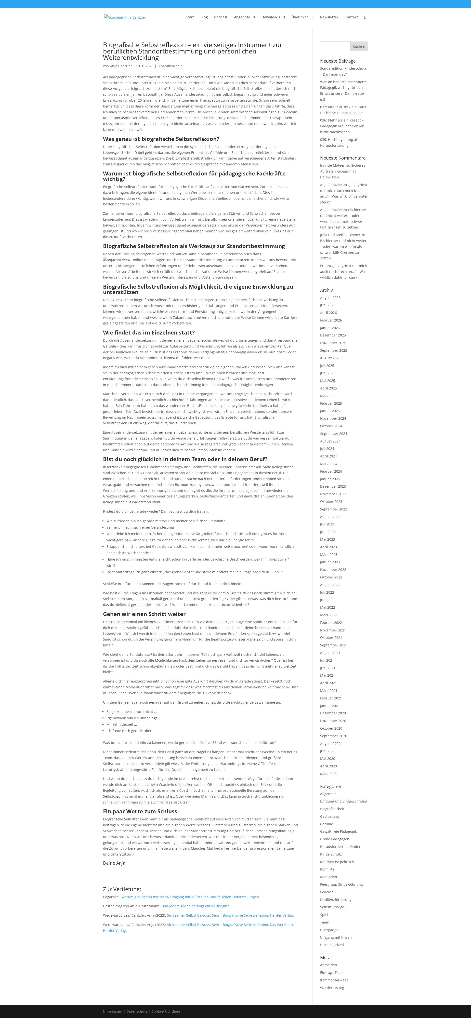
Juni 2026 (327, 305)
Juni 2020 (327, 751)
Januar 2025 (330, 410)
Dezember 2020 (333, 713)
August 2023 (330, 516)
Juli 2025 (327, 365)
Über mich (300, 17)
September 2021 (333, 645)
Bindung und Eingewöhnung (343, 801)
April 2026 (328, 312)
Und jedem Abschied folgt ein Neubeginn (195, 906)
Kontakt (351, 17)
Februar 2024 (331, 471)
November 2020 (333, 720)
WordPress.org (332, 987)
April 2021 (328, 683)
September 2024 (333, 433)
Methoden (328, 876)
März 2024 (328, 463)
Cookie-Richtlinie (165, 1011)
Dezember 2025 (333, 335)
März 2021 (328, 690)
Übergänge (329, 929)
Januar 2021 (330, 705)
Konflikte (327, 869)
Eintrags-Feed (331, 972)
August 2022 (330, 584)
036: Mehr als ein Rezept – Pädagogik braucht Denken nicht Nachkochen (342, 126)
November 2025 (333, 342)
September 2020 (333, 736)
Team (324, 922)
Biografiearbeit (169, 66)
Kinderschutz (331, 854)
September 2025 (333, 350)
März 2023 (328, 554)
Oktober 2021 (331, 637)
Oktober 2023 (331, 501)
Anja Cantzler (121, 66)
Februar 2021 (331, 698)
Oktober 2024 (331, 426)
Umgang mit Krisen (336, 937)
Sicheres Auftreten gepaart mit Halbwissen (342, 171)
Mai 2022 (327, 607)
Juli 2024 (327, 448)
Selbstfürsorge (332, 907)
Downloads (271, 17)
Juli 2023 (327, 524)
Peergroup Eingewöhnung (341, 884)
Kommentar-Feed (334, 980)
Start (190, 17)
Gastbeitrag (329, 816)
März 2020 (328, 773)
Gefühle (326, 824)
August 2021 (330, 652)
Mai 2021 (327, 675)
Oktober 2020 (331, 728)
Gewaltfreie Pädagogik (338, 831)
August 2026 (330, 297)
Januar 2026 (330, 327)
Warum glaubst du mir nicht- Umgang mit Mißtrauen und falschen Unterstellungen (190, 897)
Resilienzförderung (336, 899)
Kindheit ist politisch (337, 861)
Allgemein (328, 793)
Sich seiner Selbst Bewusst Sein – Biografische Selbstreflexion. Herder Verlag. (230, 915)
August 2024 (330, 441)
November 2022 (333, 569)
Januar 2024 (330, 479)
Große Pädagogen (334, 839)
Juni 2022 (327, 599)
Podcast (221, 17)
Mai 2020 (327, 758)
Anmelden (328, 965)
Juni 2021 (327, 668)
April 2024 (328, 456)
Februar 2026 (331, 320)
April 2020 (328, 766)
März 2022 (328, 615)
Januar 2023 (330, 562)
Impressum (112, 1011)
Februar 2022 (331, 622)
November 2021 (333, 630)
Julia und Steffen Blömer (340, 234)
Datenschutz (136, 1011)
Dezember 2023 (333, 486)
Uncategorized (332, 944)
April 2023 (328, 547)
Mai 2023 (327, 539)
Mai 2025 (327, 380)
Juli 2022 (327, 592)
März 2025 (328, 395)
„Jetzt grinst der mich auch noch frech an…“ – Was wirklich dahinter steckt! (343, 271)
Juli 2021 (327, 660)
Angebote (242, 17)
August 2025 (330, 358)
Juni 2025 (327, 373)
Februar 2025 (331, 403)
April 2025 (328, 388)
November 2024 (333, 418)
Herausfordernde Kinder (340, 846)
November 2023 (333, 494)
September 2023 (333, 509)
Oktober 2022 (331, 577)
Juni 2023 (327, 531)
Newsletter (329, 17)
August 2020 (330, 743)
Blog (204, 17)
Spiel (324, 914)
